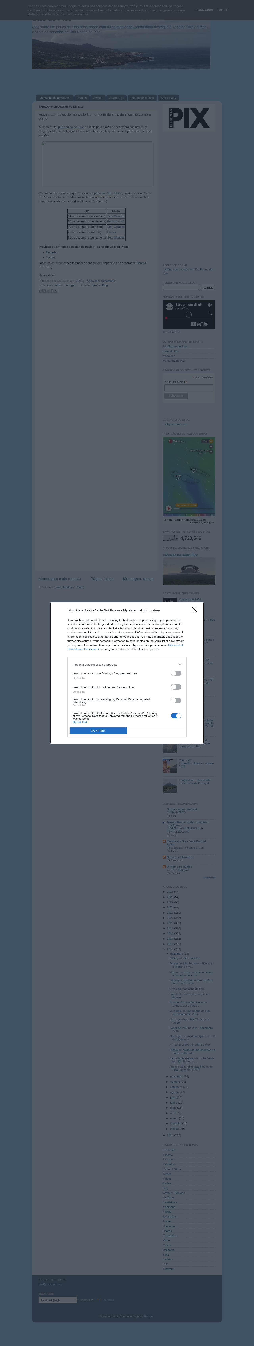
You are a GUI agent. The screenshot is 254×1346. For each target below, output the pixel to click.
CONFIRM (98, 730)
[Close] (195, 610)
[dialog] (127, 673)
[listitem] (127, 664)
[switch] (176, 673)
